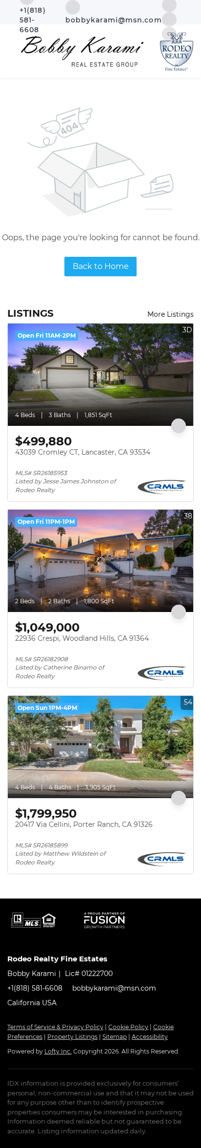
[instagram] (169, 18)
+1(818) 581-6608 (34, 988)
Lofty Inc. (58, 1051)
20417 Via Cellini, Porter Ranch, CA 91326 (84, 824)
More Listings (170, 314)
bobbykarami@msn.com (114, 988)
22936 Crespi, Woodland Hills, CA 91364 (82, 638)
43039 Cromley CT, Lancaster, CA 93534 (82, 452)
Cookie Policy (128, 1027)
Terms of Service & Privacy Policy (55, 1027)
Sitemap (114, 1036)
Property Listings (72, 1036)
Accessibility (150, 1036)
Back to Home (101, 266)
